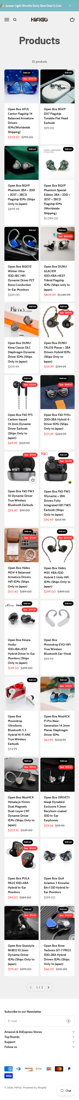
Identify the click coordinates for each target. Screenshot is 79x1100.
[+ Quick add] (33, 480)
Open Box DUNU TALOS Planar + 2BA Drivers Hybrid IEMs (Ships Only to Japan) (57, 352)
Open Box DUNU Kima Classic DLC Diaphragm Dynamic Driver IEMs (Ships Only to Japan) (21, 352)
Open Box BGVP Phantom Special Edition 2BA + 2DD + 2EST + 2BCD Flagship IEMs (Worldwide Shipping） (57, 199)
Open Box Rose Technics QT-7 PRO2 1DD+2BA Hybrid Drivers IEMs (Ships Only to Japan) (57, 955)
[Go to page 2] (48, 987)
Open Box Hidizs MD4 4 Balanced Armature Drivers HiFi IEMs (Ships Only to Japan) (19, 577)
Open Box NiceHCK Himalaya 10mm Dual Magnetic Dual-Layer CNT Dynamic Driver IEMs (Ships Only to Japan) (21, 811)
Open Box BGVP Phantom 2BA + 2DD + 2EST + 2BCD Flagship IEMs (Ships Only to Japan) (21, 195)
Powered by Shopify (35, 1087)
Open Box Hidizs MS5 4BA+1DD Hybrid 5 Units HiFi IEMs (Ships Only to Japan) (57, 577)
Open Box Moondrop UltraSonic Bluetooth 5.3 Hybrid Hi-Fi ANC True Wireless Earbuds (19, 730)
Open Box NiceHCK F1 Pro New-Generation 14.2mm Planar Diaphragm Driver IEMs (57, 725)
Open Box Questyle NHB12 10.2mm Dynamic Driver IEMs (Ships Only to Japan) (21, 955)
